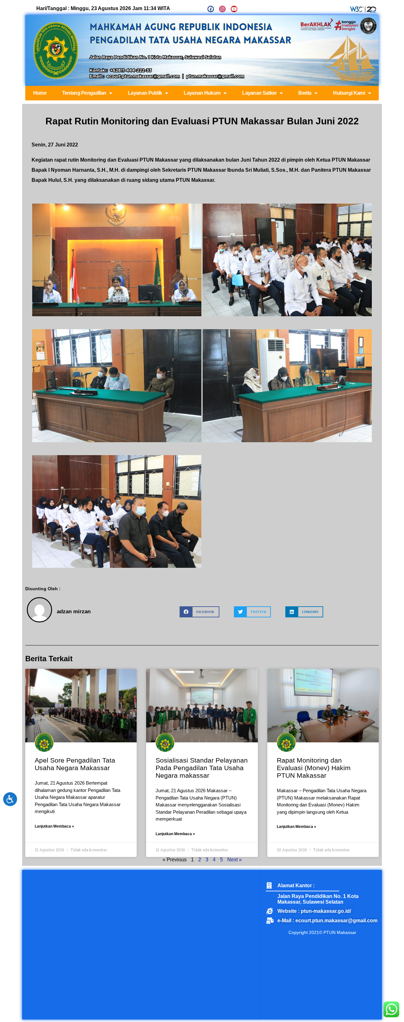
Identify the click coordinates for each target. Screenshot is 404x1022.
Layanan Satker (259, 93)
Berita (304, 93)
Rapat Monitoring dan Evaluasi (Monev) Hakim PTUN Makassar (314, 768)
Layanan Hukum (202, 93)
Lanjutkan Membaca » (54, 826)
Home (39, 93)
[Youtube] (234, 9)
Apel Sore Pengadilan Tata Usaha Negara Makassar (75, 764)
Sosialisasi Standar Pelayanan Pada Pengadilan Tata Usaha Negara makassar (202, 768)
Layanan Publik (145, 93)
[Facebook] (210, 9)
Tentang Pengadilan (84, 93)
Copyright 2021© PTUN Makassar (322, 932)
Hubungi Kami (349, 93)
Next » (234, 859)
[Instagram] (222, 9)
